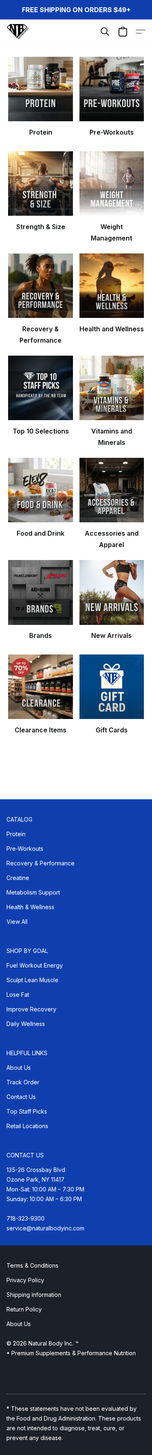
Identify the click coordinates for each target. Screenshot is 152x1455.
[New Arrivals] (111, 592)
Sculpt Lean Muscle (32, 979)
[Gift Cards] (111, 687)
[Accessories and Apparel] (111, 490)
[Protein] (40, 89)
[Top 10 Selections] (40, 388)
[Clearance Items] (40, 687)
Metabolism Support (33, 892)
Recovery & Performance (40, 863)
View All (17, 921)
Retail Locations (27, 1125)
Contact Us (21, 1096)
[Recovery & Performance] (40, 285)
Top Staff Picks (26, 1111)
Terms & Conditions (32, 1265)
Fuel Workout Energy (34, 965)
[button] (18, 31)
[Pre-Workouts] (111, 89)
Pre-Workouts (24, 848)
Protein (16, 834)
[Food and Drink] (40, 490)
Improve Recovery (31, 1009)
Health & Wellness (30, 906)
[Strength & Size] (40, 183)
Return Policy (24, 1309)
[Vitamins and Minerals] (111, 388)
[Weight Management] (111, 183)
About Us (18, 1067)
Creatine (17, 877)
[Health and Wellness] (111, 285)
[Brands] (40, 592)
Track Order (22, 1082)
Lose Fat (17, 994)
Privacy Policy (25, 1280)
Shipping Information (33, 1294)
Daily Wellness (25, 1023)
